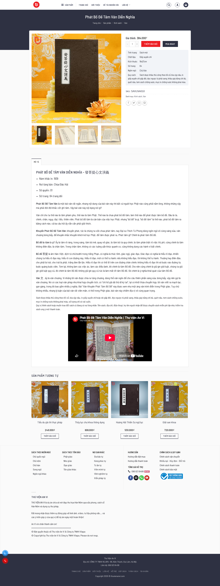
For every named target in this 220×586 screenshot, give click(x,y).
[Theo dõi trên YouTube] (146, 477)
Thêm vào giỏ (150, 43)
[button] (168, 5)
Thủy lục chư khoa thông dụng (89, 422)
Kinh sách (118, 23)
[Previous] (37, 78)
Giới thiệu (95, 5)
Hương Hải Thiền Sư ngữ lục (129, 422)
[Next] (115, 78)
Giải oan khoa (169, 422)
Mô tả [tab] (36, 162)
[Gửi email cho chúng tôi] (136, 477)
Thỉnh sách (133, 571)
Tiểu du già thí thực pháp (49, 422)
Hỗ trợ (114, 571)
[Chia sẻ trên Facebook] (128, 103)
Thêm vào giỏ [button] (50, 436)
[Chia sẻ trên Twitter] (133, 103)
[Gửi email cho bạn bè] (139, 103)
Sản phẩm (68, 5)
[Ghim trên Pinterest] (144, 103)
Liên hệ (125, 5)
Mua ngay (170, 43)
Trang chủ (83, 5)
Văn (125, 23)
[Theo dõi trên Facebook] (130, 477)
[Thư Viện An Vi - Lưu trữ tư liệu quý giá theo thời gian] (44, 5)
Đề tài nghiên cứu (111, 5)
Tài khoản (144, 571)
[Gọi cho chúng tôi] (141, 477)
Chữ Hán (143, 70)
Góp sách (123, 571)
